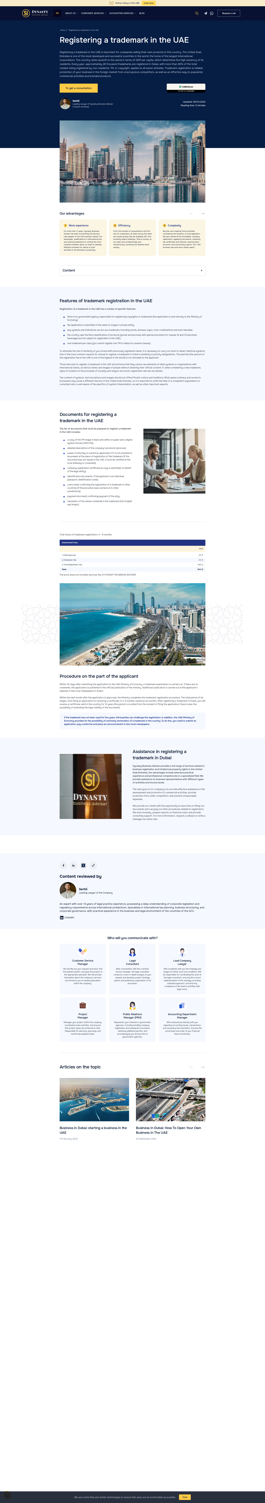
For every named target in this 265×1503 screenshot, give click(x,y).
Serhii (83, 889)
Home (62, 30)
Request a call (228, 13)
